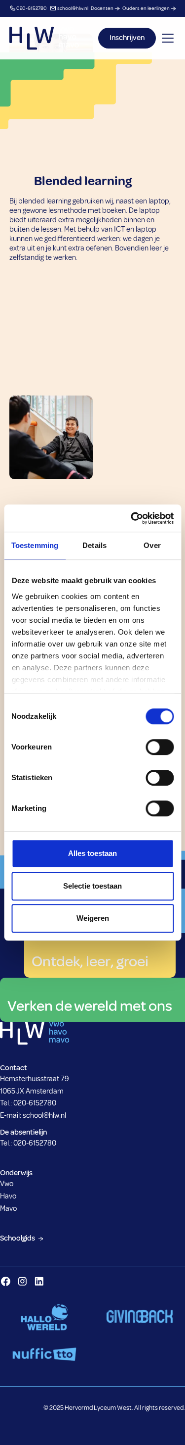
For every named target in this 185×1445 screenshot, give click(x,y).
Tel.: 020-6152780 (28, 1103)
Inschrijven (127, 38)
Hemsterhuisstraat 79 (34, 1079)
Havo (8, 1196)
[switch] (160, 747)
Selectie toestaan (92, 886)
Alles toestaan (92, 853)
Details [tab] (94, 545)
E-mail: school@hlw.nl (33, 1115)
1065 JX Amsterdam (32, 1091)
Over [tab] (152, 545)
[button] (166, 38)
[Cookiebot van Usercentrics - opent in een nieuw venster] (132, 518)
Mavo (8, 1208)
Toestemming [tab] (34, 545)
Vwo (6, 1184)
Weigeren (92, 918)
